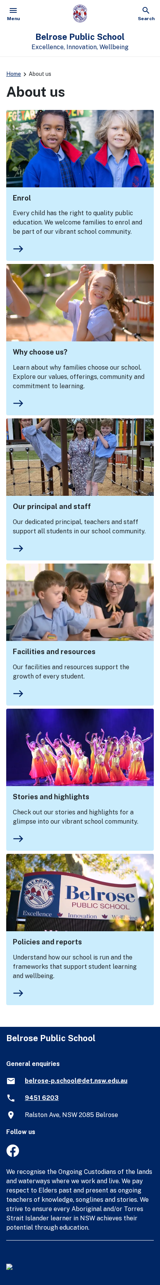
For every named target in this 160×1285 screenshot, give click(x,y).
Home (13, 74)
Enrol (22, 198)
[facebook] (12, 1154)
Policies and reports (47, 942)
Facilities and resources (54, 652)
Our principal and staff (52, 506)
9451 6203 (42, 1098)
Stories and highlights (51, 797)
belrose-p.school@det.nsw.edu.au (76, 1081)
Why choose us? (40, 352)
